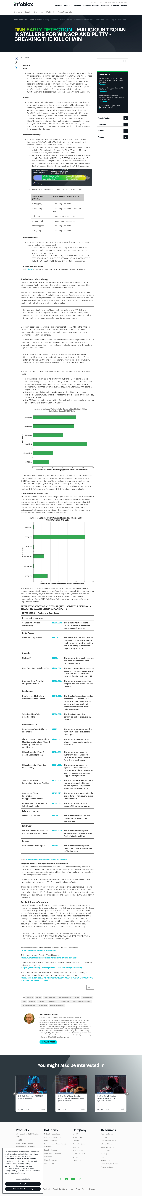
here (30, 269)
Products (68, 5)
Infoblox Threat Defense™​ (25, 1143)
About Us (76, 1134)
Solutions (77, 5)
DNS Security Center (108, 1140)
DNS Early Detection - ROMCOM (30, 1096)
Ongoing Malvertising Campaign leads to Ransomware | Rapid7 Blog (46, 859)
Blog (100, 2)
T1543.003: (57, 696)
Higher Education (50, 1160)
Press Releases (78, 1150)
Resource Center (107, 1134)
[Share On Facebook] (16, 59)
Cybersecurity (52, 1001)
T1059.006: (57, 681)
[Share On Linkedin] (16, 68)
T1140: (55, 729)
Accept (23, 1184)
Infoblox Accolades (79, 1154)
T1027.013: (57, 793)
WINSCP (30, 998)
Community (92, 2)
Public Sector (49, 1163)
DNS (24, 1001)
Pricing (124, 5)
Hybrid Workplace (50, 1140)
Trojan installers (49, 998)
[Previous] (15, 1094)
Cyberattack (65, 1001)
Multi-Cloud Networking (53, 1137)
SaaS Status (105, 1160)
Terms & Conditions (60, 1189)
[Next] (127, 1094)
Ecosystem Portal (107, 1167)
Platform (58, 5)
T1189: (55, 638)
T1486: (55, 845)
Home (17, 19)
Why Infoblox (77, 1137)
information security (57, 1005)
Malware (32, 1001)
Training (104, 1154)
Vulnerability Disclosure (109, 1164)
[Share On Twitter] (16, 63)
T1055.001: (57, 803)
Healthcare (48, 1157)
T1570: (55, 816)
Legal (71, 1189)
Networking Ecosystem (52, 1153)
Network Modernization (52, 1134)
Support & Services (91, 5)
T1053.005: (57, 714)
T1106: (55, 658)
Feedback (46, 1189)
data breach (43, 1005)
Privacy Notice (13, 1168)
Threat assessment (29, 1005)
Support (104, 1137)
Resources (105, 5)
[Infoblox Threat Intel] (71, 1076)
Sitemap (92, 1189)
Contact (120, 2)
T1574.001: (57, 752)
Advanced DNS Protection (25, 1147)
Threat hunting (87, 998)
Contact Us (77, 1160)
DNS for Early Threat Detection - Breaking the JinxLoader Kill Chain (70, 1097)
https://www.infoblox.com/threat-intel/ (38, 950)
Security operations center (81, 1001)
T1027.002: (57, 780)
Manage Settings (23, 1179)
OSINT (77, 998)
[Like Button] (89, 987)
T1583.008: (57, 623)
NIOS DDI (19, 1140)
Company (115, 5)
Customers (76, 1140)
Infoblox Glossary (107, 1144)
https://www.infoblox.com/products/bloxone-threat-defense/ (49, 958)
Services (75, 1147)
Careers (75, 1157)
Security (28, 12)
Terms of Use (30, 1171)
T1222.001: (57, 739)
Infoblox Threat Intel (64, 12)
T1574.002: (57, 765)
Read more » (103, 84)
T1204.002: (57, 668)
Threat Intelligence (65, 998)
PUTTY (38, 998)
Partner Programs (79, 1144)
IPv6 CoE (50, 12)
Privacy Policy (81, 1189)
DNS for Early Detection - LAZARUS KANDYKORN (107, 1097)
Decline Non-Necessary (23, 1189)
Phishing (41, 1001)
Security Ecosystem (51, 1150)
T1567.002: (57, 831)
